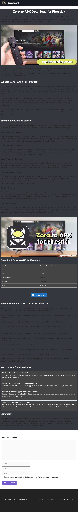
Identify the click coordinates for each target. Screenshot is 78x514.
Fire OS (42, 278)
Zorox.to (43, 282)
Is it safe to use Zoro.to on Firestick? (16, 373)
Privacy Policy (59, 3)
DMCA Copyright (60, 500)
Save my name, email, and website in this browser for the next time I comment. (31, 477)
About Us (40, 3)
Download (48, 3)
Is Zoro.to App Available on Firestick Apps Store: (20, 383)
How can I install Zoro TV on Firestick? (17, 402)
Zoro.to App (61, 308)
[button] (39, 295)
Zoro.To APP (13, 3)
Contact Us (70, 3)
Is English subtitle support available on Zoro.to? (20, 392)
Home (32, 3)
